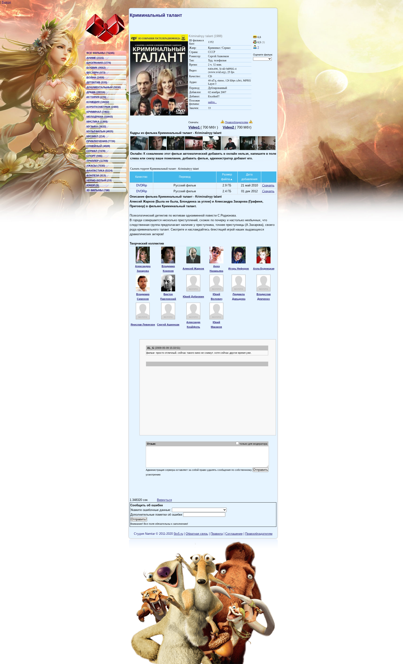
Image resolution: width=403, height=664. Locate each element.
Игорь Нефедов (238, 268)
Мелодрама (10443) (100, 116)
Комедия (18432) (98, 102)
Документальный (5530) (104, 87)
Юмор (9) (93, 185)
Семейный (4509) (98, 146)
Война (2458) (95, 77)
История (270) (96, 97)
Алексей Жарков (193, 268)
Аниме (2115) (95, 57)
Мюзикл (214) (96, 136)
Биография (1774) (99, 62)
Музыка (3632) (96, 126)
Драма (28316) (96, 92)
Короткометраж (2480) (102, 106)
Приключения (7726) (101, 141)
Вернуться (164, 500)
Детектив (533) (97, 82)
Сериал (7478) (96, 151)
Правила (217, 533)
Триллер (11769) (97, 160)
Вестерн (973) (96, 72)
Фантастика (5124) (100, 170)
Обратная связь (197, 533)
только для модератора (253, 443)
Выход (6, 2)
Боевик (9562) (96, 67)
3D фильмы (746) (98, 190)
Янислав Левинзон (143, 324)
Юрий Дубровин (193, 296)
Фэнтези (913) (96, 175)
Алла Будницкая (263, 268)
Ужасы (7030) (96, 165)
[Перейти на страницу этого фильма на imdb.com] (255, 37)
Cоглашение (234, 533)
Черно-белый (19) (99, 180)
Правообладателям (236, 122)
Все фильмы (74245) (101, 53)
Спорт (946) (94, 155)
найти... (212, 102)
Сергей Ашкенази (168, 324)
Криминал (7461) (98, 111)
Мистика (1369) (97, 121)
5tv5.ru (178, 533)
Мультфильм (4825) (100, 131)
